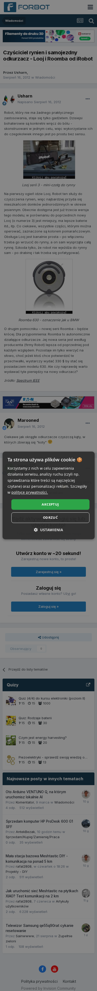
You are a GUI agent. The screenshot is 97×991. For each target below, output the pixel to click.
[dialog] (48, 495)
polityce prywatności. (29, 492)
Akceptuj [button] (50, 504)
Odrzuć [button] (50, 517)
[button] (48, 530)
